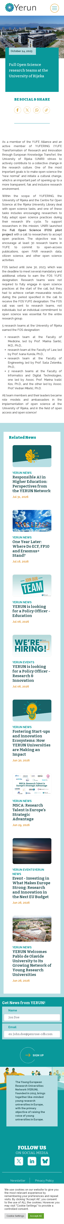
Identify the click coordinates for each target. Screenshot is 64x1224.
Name (12, 1010)
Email (12, 1027)
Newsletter (17, 1180)
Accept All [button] (36, 1216)
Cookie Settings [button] (15, 1216)
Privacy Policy (44, 1180)
